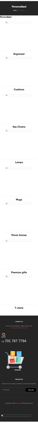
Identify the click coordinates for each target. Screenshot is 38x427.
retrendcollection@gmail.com (19, 328)
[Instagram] (29, 409)
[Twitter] (16, 409)
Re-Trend (18, 403)
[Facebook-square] (9, 409)
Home (15, 10)
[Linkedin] (22, 409)
